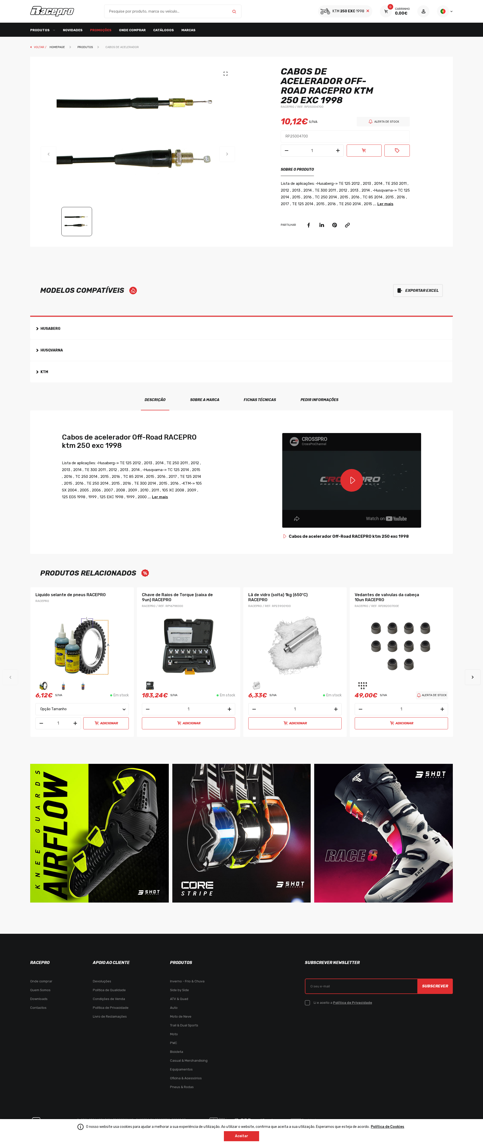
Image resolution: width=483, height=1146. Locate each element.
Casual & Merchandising (189, 1060)
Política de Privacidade (111, 1008)
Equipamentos (181, 1069)
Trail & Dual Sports (184, 1025)
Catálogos (163, 30)
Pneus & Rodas (182, 1087)
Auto (174, 1008)
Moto (174, 1034)
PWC (173, 1043)
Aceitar (241, 1136)
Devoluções (102, 981)
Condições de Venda (109, 999)
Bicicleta (176, 1052)
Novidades (73, 30)
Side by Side (179, 990)
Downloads (39, 999)
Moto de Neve (180, 1016)
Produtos (85, 47)
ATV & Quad (179, 999)
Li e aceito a (343, 1003)
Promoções (100, 30)
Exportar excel (422, 290)
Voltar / (40, 47)
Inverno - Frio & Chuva (187, 981)
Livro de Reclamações (110, 1016)
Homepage (57, 47)
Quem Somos (40, 990)
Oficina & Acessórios (186, 1078)
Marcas (188, 30)
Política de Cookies (387, 1127)
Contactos (38, 1008)
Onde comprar (132, 30)
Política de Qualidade (109, 990)
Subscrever (435, 986)
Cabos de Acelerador (122, 47)
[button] (472, 677)
